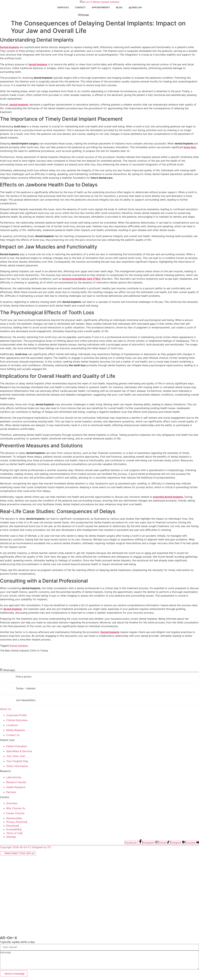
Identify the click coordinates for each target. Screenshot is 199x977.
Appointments (101, 7)
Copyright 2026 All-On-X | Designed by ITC (25, 847)
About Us (5, 709)
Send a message (15, 973)
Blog (119, 7)
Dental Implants (19, 645)
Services (63, 7)
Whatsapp (83, 14)
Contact (80, 7)
